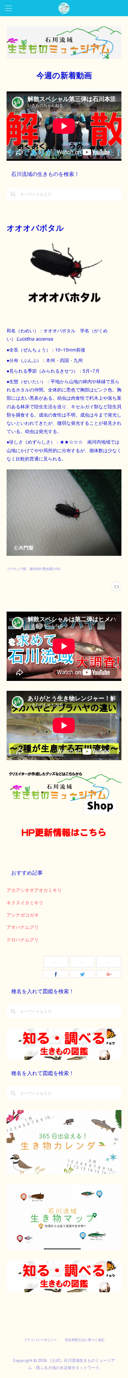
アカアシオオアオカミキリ (34, 890)
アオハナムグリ (23, 927)
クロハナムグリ (23, 939)
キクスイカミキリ (25, 902)
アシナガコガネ (23, 914)
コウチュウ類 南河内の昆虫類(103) (33, 568)
